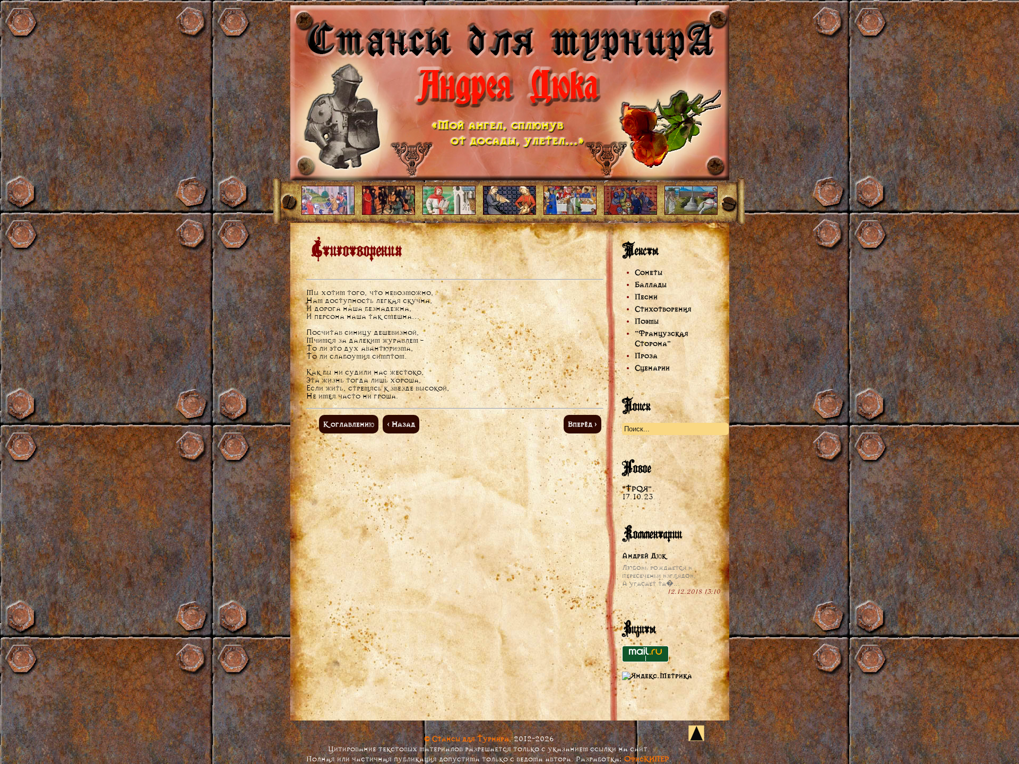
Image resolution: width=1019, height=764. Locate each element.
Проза (646, 356)
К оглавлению (348, 424)
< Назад (401, 424)
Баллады (651, 285)
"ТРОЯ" (637, 489)
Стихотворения (663, 309)
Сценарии (652, 368)
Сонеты (648, 272)
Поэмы (647, 321)
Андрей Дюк (644, 556)
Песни (646, 297)
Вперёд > (582, 424)
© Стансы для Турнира (466, 739)
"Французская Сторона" (661, 338)
